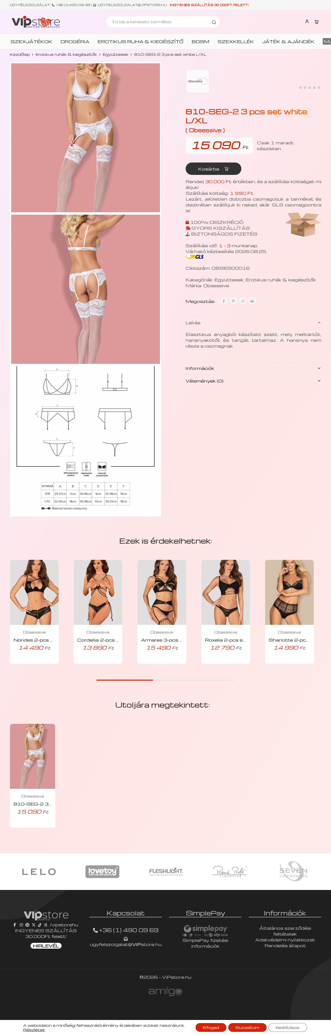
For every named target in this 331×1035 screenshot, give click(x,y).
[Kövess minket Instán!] (21, 924)
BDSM (200, 41)
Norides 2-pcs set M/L (42, 640)
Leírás (193, 322)
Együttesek (115, 54)
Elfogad (211, 1027)
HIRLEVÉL (46, 945)
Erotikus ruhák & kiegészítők (66, 54)
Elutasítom (247, 1027)
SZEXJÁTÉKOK (31, 41)
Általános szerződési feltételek (285, 931)
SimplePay (205, 913)
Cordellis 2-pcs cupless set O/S (116, 640)
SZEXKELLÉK (236, 41)
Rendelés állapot (285, 945)
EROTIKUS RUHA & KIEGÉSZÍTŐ (140, 41)
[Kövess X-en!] (34, 924)
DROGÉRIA (75, 41)
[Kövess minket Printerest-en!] (27, 924)
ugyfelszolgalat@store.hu (126, 944)
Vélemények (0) (204, 380)
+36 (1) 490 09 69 (128, 930)
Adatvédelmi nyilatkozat (285, 939)
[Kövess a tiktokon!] (39, 924)
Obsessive (216, 285)
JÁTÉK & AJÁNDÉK (288, 41)
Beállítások (288, 1027)
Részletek (34, 1029)
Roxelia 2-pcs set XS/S (234, 640)
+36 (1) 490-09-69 (73, 5)
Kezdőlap (20, 54)
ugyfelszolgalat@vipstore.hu (132, 5)
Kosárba (209, 168)
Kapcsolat (126, 913)
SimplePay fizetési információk (205, 943)
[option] (39, 872)
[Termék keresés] (214, 21)
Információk (200, 368)
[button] (27, 662)
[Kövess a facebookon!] (15, 924)
